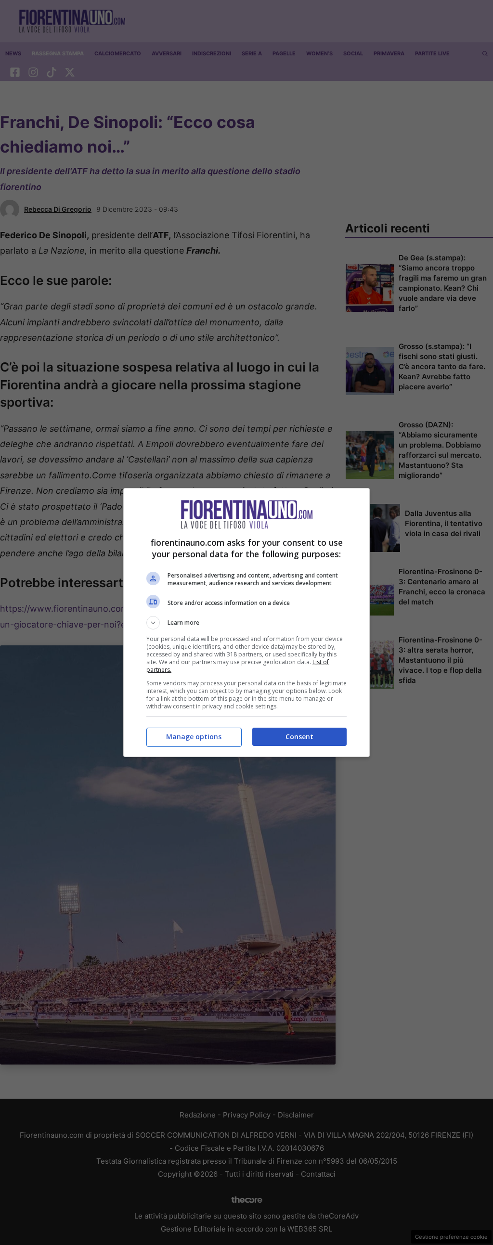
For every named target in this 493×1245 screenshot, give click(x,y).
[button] (246, 622)
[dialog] (246, 622)
